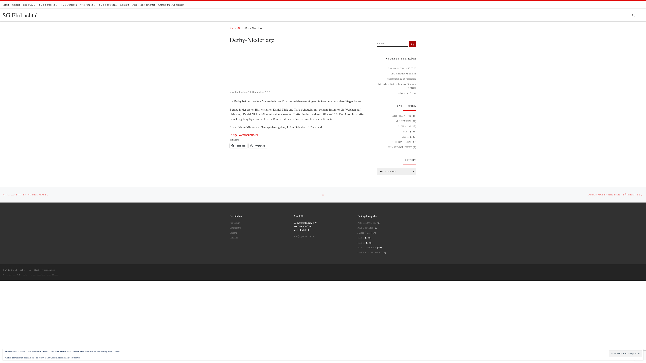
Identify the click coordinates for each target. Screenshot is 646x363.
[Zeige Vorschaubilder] (244, 134)
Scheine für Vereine (407, 93)
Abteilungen (401, 116)
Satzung (233, 233)
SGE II (405, 136)
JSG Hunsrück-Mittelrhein (403, 73)
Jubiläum (404, 126)
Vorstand (234, 237)
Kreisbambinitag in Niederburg (401, 78)
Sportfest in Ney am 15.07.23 (402, 68)
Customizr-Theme (50, 275)
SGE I (240, 28)
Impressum (235, 223)
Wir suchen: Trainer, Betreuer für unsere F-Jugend (397, 86)
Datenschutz (75, 358)
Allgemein (403, 121)
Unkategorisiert (400, 147)
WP (18, 275)
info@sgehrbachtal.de (304, 236)
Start (232, 28)
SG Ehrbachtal (18, 270)
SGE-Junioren (401, 142)
